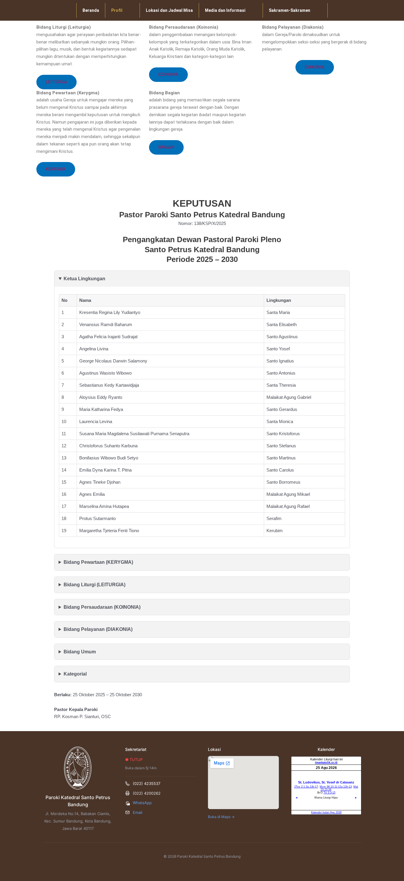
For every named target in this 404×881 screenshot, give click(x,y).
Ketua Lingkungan (84, 278)
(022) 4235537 (146, 783)
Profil (116, 10)
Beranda (91, 10)
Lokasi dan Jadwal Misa (169, 10)
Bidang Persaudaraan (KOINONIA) (102, 607)
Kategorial (75, 673)
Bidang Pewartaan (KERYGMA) (98, 562)
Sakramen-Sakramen (289, 10)
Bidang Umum (80, 651)
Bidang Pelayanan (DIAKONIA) (98, 629)
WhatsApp (142, 802)
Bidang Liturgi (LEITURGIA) (94, 584)
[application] (125, 10)
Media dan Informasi (225, 10)
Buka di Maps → (221, 816)
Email (137, 812)
